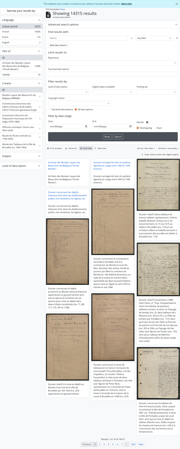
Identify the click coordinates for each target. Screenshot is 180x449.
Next (141, 444)
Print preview (55, 148)
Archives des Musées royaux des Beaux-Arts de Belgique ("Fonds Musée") (21, 66)
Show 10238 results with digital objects (161, 154)
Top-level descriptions (62, 109)
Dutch (21, 38)
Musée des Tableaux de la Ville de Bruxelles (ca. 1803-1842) (21, 146)
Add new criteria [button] (58, 45)
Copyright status (56, 98)
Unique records (21, 27)
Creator (6, 83)
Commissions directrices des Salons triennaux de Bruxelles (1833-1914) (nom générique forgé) (21, 106)
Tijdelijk (21, 75)
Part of (6, 51)
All (3, 57)
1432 (133, 444)
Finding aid (142, 86)
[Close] (177, 4)
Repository (53, 57)
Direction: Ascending (167, 148)
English (21, 43)
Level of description (14, 166)
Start (50, 121)
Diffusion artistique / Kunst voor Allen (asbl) (21, 129)
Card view (87, 148)
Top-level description (58, 69)
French (21, 32)
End (94, 121)
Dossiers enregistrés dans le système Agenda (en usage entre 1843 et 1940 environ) (111, 165)
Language (8, 20)
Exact (159, 127)
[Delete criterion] (177, 38)
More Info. (126, 3)
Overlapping (146, 127)
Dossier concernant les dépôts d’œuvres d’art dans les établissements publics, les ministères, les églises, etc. (67, 195)
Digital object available (103, 86)
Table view (101, 148)
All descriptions (85, 109)
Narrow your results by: (21, 11)
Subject (6, 156)
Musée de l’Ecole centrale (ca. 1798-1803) (21, 137)
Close (62, 9)
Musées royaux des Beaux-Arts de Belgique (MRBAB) (21, 97)
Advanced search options (63, 24)
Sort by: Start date (145, 148)
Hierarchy (72, 148)
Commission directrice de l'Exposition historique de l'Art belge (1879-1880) (21, 118)
